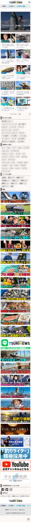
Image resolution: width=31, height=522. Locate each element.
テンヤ (14, 138)
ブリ (14, 148)
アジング (21, 127)
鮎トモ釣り (22, 124)
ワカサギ (23, 165)
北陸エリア (15, 180)
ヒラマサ (26, 148)
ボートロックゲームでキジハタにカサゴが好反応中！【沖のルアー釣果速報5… (23, 77)
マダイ (9, 148)
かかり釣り (21, 138)
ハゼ (10, 165)
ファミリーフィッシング (9, 124)
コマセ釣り (14, 136)
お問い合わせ (22, 509)
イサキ (19, 148)
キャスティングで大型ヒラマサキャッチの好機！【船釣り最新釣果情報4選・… (8, 61)
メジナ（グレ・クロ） (8, 162)
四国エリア (22, 183)
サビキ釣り (20, 141)
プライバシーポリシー (14, 509)
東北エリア (11, 177)
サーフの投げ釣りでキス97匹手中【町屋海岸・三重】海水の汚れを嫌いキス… (8, 93)
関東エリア (20, 177)
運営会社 (7, 509)
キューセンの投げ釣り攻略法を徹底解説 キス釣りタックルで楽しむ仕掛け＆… (8, 77)
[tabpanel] (15, 22)
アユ (23, 154)
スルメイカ (5, 151)
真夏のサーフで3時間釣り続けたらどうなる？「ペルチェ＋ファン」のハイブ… (23, 61)
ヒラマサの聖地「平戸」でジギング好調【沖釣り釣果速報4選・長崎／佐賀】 (8, 109)
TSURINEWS (14, 513)
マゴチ (16, 165)
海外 (12, 186)
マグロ (11, 168)
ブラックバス (6, 171)
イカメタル (22, 136)
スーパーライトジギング (9, 133)
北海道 (4, 177)
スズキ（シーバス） (8, 154)
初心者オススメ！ (7, 121)
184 (20, 114)
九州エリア (5, 186)
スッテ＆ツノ (6, 138)
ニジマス (4, 156)
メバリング (12, 127)
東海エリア (24, 180)
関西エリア (5, 183)
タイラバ (16, 130)
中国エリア (14, 183)
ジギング (21, 133)
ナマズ (18, 154)
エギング (4, 127)
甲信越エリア (6, 180)
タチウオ (24, 156)
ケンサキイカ (15, 151)
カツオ (17, 168)
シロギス (4, 165)
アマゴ (11, 156)
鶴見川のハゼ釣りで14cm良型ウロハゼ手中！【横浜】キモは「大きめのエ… (23, 46)
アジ (3, 148)
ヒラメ (4, 159)
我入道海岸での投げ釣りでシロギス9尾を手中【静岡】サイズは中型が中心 (23, 109)
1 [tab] (15, 33)
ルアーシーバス (6, 130)
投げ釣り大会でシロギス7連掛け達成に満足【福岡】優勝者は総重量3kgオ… (23, 93)
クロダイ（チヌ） (22, 162)
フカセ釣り (5, 136)
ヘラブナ (24, 168)
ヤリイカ (4, 168)
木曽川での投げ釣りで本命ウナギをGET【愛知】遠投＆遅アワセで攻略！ (8, 46)
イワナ (17, 156)
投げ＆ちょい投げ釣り (8, 141)
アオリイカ (11, 159)
